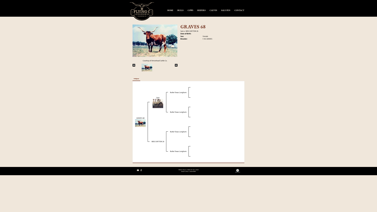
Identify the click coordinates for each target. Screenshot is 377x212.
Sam (182, 31)
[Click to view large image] (155, 40)
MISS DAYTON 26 (192, 31)
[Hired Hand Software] (237, 171)
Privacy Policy (182, 169)
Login (197, 169)
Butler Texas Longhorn (178, 92)
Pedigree (136, 79)
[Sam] (158, 103)
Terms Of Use (190, 169)
